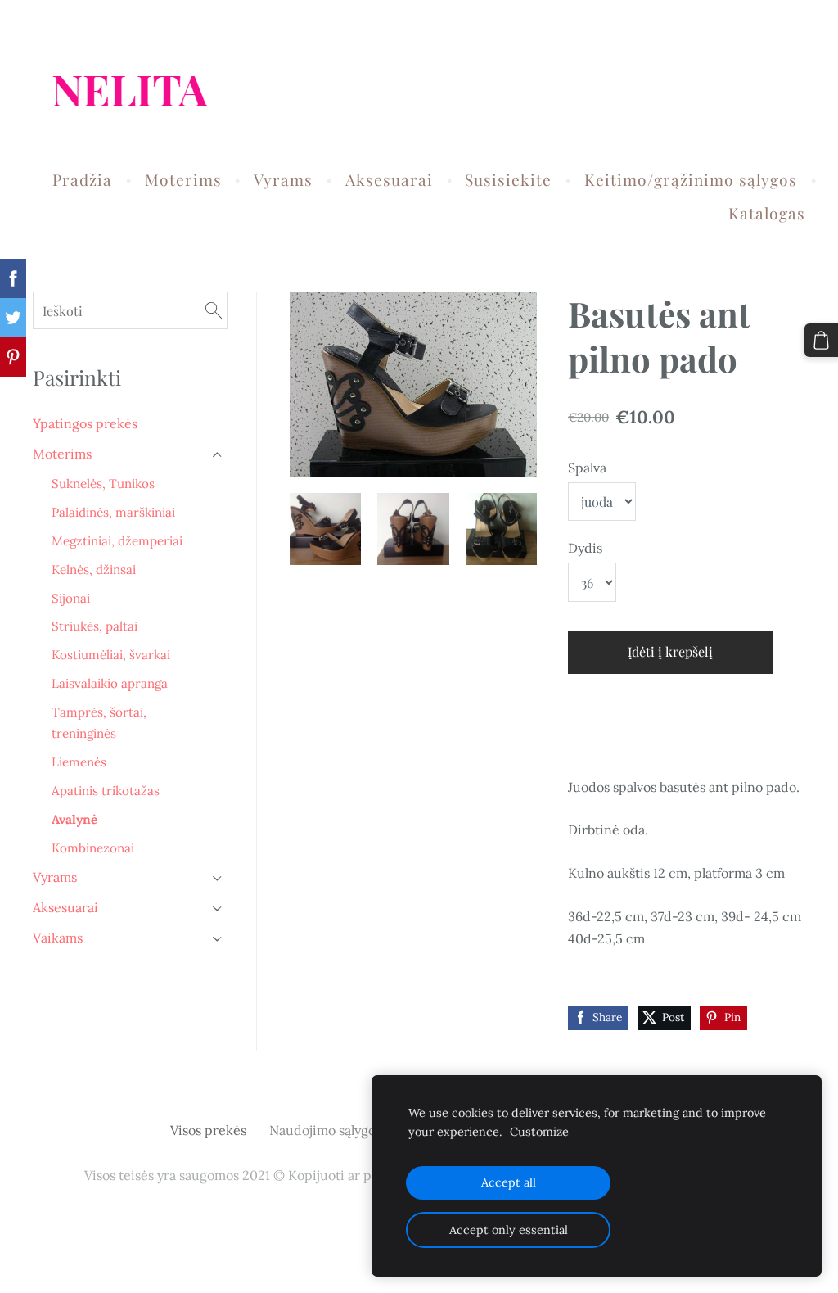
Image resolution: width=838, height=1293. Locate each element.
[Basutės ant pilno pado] (325, 528)
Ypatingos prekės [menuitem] (85, 423)
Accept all (508, 1182)
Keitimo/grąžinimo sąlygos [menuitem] (690, 179)
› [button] (218, 455)
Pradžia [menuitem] (82, 179)
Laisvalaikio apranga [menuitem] (110, 683)
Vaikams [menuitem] (58, 937)
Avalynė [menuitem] (74, 819)
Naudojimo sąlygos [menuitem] (325, 1130)
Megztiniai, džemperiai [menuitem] (117, 541)
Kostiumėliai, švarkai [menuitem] (111, 654)
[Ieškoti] (213, 310)
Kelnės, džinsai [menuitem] (94, 569)
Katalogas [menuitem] (766, 213)
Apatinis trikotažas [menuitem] (106, 790)
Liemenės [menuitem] (79, 762)
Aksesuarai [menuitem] (389, 179)
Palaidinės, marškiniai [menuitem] (113, 512)
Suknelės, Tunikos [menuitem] (103, 483)
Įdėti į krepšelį (670, 651)
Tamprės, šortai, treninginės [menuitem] (99, 722)
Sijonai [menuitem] (71, 598)
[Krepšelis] (821, 340)
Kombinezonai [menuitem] (93, 848)
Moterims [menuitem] (183, 179)
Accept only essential (508, 1230)
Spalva (587, 467)
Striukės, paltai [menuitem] (94, 626)
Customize (539, 1131)
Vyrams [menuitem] (283, 179)
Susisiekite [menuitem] (508, 179)
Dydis (585, 548)
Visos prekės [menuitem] (208, 1130)
